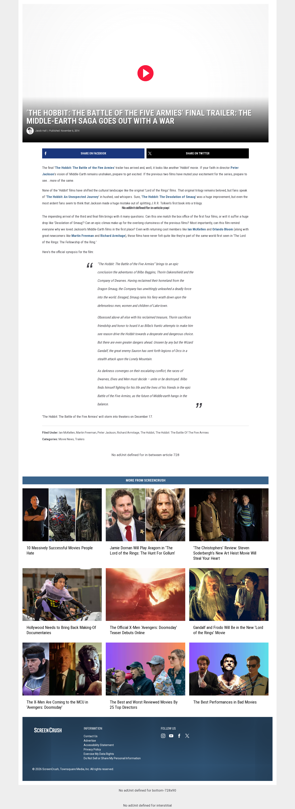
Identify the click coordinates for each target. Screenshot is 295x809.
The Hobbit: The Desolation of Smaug (168, 197)
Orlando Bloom (222, 229)
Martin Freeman (82, 236)
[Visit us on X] (189, 735)
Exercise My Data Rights (99, 753)
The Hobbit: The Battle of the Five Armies (84, 168)
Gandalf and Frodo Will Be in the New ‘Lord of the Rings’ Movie (228, 630)
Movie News (66, 439)
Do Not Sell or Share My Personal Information (112, 758)
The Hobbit (147, 432)
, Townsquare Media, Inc (74, 769)
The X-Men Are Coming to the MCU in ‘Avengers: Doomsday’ (57, 705)
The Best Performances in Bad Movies (225, 702)
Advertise (90, 740)
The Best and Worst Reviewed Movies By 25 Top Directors (144, 705)
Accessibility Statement (99, 745)
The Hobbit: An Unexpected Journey (72, 197)
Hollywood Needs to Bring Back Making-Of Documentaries (61, 630)
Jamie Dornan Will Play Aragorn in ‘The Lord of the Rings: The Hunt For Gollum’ (142, 550)
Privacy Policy (92, 749)
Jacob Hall (41, 130)
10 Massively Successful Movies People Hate (59, 550)
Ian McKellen (197, 229)
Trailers (79, 439)
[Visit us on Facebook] (181, 735)
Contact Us (91, 736)
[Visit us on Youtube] (173, 735)
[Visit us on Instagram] (165, 735)
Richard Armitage (112, 236)
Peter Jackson (107, 432)
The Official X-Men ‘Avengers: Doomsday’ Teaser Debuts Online (143, 630)
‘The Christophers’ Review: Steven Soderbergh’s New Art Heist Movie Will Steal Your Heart (224, 553)
